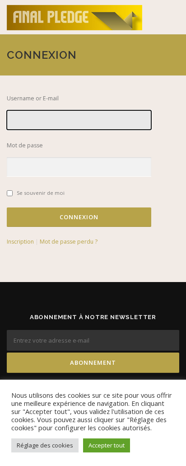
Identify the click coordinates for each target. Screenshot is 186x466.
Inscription (20, 242)
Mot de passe (25, 145)
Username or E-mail (33, 98)
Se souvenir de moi (41, 192)
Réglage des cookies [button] (45, 445)
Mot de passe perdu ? (69, 242)
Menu (170, 17)
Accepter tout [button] (106, 445)
